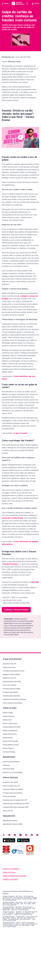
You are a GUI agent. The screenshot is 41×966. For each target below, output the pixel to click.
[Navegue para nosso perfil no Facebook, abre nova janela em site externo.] (26, 835)
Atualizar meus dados (10, 692)
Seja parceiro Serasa (10, 820)
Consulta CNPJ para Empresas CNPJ (16, 807)
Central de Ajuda (8, 769)
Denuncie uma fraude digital (12, 772)
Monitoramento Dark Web (12, 681)
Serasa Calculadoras (10, 730)
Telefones (6, 765)
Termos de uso (8, 811)
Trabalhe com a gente (10, 879)
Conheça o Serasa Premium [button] (16, 610)
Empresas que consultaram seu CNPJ (16, 803)
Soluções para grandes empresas (14, 699)
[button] (20, 137)
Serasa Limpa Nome (10, 723)
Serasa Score (7, 720)
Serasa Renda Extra (10, 734)
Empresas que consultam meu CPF (15, 800)
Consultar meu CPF (9, 664)
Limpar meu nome (9, 667)
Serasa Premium (8, 716)
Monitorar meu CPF (10, 678)
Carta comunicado (9, 796)
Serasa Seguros (8, 748)
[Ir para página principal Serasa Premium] (18, 3)
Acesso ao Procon (9, 872)
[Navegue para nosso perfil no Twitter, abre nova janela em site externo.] (20, 835)
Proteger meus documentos (12, 793)
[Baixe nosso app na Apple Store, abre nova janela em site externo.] (9, 842)
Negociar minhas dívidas (11, 674)
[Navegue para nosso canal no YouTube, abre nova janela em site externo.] (15, 835)
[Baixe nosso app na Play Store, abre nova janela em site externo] (23, 842)
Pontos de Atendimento (11, 762)
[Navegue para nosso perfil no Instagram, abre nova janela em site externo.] (4, 835)
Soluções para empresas (11, 696)
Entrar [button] (37, 3)
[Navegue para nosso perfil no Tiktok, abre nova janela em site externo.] (9, 835)
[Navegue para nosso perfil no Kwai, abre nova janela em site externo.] (37, 835)
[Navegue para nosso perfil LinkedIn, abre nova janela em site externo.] (32, 835)
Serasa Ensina (8, 738)
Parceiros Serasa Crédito (11, 689)
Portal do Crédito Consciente (13, 789)
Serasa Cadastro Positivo (12, 727)
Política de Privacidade (11, 869)
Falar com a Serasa (9, 685)
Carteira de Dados (9, 752)
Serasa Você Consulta (10, 741)
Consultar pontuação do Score (13, 671)
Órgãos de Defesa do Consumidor (14, 876)
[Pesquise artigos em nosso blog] (27, 3)
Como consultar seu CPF (11, 786)
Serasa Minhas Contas (11, 745)
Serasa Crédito (8, 713)
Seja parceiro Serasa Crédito (13, 824)
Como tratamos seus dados (12, 703)
